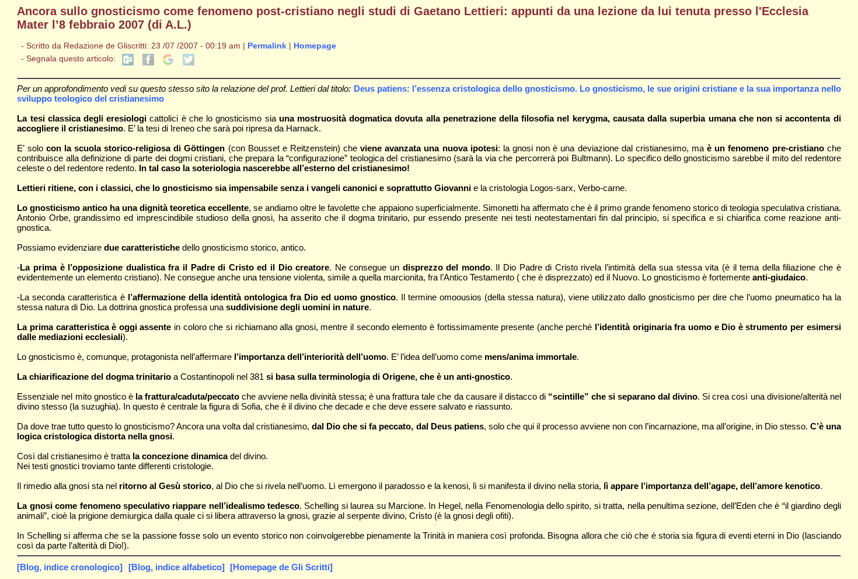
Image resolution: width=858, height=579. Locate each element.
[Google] (168, 62)
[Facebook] (148, 62)
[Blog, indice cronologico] (70, 567)
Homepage (315, 45)
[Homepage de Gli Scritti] (281, 567)
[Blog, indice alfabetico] (176, 567)
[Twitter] (188, 62)
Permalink (267, 45)
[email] (128, 62)
